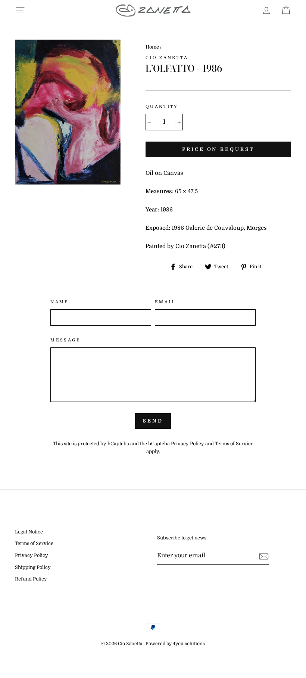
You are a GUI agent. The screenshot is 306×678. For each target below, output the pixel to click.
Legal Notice (29, 532)
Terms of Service (234, 443)
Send (153, 421)
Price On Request (218, 149)
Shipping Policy (33, 567)
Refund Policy (31, 579)
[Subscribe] (264, 556)
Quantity (162, 106)
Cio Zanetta (167, 57)
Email (165, 302)
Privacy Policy (187, 443)
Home (152, 47)
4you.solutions (189, 643)
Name (59, 302)
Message (65, 340)
